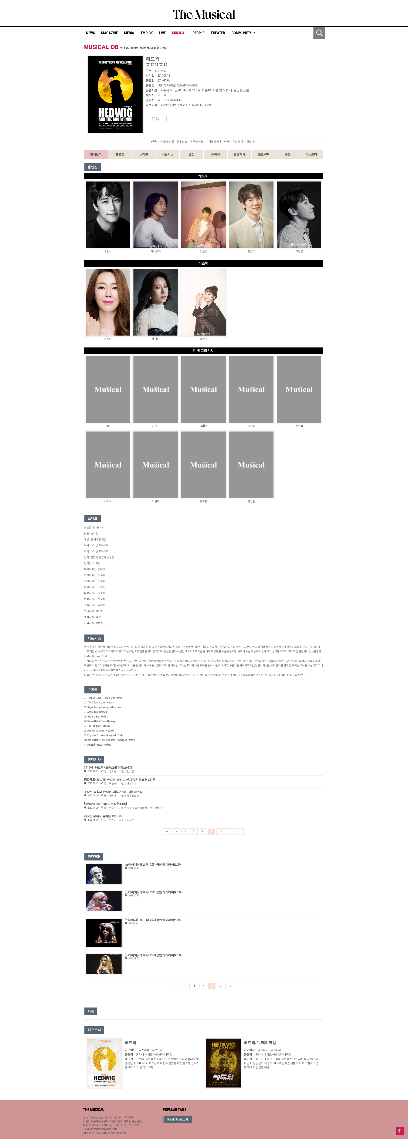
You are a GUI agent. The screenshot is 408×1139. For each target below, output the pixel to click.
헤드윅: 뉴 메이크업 (260, 1042)
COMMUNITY (241, 33)
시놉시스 (167, 154)
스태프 (143, 154)
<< (167, 831)
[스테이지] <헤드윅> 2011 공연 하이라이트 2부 (153, 864)
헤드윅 (130, 1042)
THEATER (218, 33)
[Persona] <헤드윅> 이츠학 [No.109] (105, 804)
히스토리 (311, 154)
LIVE (162, 33)
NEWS (90, 33)
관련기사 (239, 154)
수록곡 (215, 154)
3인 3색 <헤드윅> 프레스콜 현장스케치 (108, 767)
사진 (287, 154)
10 (221, 831)
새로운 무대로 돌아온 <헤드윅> (103, 816)
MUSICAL (179, 33)
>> (239, 831)
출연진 (120, 154)
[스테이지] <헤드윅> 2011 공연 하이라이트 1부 (153, 892)
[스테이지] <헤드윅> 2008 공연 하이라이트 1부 (153, 955)
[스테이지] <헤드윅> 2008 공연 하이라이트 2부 (153, 920)
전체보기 (96, 154)
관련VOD (263, 154)
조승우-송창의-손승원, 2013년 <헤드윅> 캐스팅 (113, 791)
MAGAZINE (109, 33)
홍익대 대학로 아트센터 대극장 (177, 85)
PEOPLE (198, 33)
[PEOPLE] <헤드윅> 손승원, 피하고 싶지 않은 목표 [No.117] (119, 779)
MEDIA (129, 33)
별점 (191, 154)
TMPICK (146, 33)
